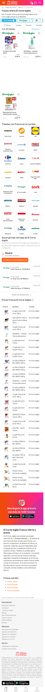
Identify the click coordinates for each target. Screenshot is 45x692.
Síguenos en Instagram (9, 634)
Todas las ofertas (10, 7)
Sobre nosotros (7, 618)
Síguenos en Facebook (9, 632)
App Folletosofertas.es (9, 615)
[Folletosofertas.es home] (12, 3)
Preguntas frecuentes (8, 605)
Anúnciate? (5, 608)
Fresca (20, 7)
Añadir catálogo (7, 620)
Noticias (4, 622)
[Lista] (35, 2)
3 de (8, 29)
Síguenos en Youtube (8, 637)
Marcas (4, 613)
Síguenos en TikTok (8, 639)
